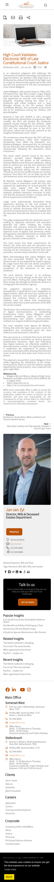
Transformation (12, 843)
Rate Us (9, 783)
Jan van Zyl (26, 67)
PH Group (10, 837)
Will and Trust (27, 562)
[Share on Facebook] (6, 572)
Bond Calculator (13, 790)
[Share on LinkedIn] (17, 572)
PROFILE (14, 532)
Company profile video (16, 826)
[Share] (28, 18)
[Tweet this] (9, 572)
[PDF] (5, 18)
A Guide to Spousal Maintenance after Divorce (24, 632)
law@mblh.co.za (17, 722)
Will (24, 566)
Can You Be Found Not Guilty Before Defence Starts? (24, 620)
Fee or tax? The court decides (16, 646)
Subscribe (10, 787)
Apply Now (10, 803)
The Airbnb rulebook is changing (18, 642)
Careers (9, 806)
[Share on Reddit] (13, 572)
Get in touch (27, 602)
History (8, 833)
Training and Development (18, 809)
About (8, 830)
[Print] (21, 18)
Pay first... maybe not (13, 653)
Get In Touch (11, 780)
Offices (30, 826)
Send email (16, 543)
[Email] (13, 18)
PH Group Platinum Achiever (18, 840)
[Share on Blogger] (21, 572)
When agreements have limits (17, 649)
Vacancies (10, 813)
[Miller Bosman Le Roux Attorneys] (26, 4)
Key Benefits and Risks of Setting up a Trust (23, 625)
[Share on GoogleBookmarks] (25, 572)
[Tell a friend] (28, 572)
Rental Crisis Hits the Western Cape (19, 628)
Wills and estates (35, 566)
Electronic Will (15, 566)
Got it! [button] (9, 877)
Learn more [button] (10, 869)
